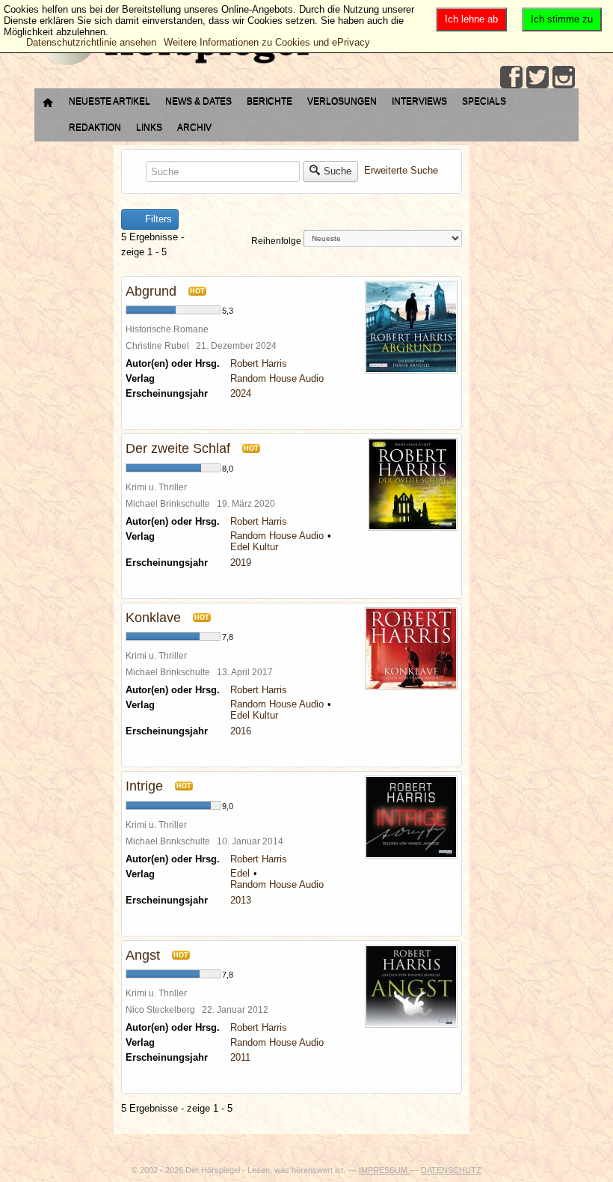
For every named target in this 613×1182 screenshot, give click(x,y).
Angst (143, 955)
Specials (484, 101)
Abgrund (151, 291)
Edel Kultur (254, 546)
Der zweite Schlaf (178, 448)
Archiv (194, 127)
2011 (240, 1057)
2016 (240, 731)
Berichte (269, 101)
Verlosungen (342, 101)
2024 (240, 393)
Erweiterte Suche (401, 171)
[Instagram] (563, 77)
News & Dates (198, 101)
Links (149, 127)
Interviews (419, 101)
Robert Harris (258, 363)
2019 (240, 562)
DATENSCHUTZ (451, 1170)
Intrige (144, 786)
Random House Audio (277, 378)
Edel (240, 873)
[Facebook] (511, 77)
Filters (157, 219)
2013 (240, 900)
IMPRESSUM (384, 1170)
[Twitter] (537, 77)
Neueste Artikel (109, 101)
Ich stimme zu (562, 19)
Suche (337, 171)
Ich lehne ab (471, 19)
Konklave (153, 617)
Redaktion (95, 127)
